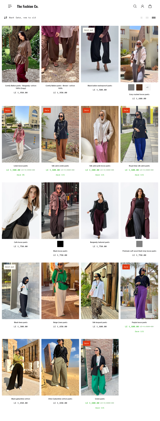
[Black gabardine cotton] (21, 367)
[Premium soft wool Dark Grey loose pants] (139, 210)
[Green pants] (100, 367)
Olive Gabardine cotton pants (60, 398)
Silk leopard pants (99, 322)
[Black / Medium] (60, 244)
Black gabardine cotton (20, 398)
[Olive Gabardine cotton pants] (60, 367)
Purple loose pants (139, 322)
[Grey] (131, 87)
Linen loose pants (21, 165)
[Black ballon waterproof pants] (100, 54)
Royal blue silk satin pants (139, 165)
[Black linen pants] (21, 291)
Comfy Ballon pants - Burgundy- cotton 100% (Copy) (20, 87)
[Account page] (142, 6)
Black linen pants (21, 322)
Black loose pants (60, 251)
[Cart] (150, 6)
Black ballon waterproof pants (100, 85)
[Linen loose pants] (21, 134)
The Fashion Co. (27, 6)
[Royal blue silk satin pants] (139, 134)
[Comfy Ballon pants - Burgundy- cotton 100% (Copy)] (21, 54)
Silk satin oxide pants (60, 165)
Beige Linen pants (60, 322)
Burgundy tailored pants (100, 242)
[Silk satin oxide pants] (60, 134)
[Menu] (10, 6)
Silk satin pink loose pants (99, 165)
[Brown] (139, 87)
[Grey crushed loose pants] (139, 54)
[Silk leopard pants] (100, 291)
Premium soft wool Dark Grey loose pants (139, 251)
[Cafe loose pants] (21, 210)
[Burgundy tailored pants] (100, 210)
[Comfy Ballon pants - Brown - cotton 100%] (60, 54)
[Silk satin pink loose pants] (100, 134)
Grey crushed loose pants (139, 94)
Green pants (100, 398)
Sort (22, 17)
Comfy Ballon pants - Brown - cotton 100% (60, 87)
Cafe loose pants (21, 242)
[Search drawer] (135, 6)
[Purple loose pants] (139, 291)
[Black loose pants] (60, 210)
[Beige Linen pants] (60, 291)
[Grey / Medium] (139, 244)
